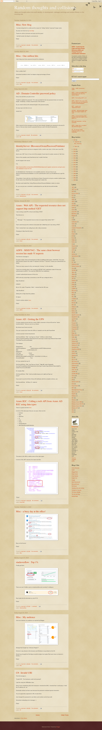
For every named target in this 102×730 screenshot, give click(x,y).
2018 (74, 151)
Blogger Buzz (75, 472)
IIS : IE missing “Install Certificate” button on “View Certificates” (78, 131)
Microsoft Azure (75, 484)
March (76, 146)
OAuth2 (73, 312)
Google (73, 248)
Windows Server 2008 (77, 402)
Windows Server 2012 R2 (77, 404)
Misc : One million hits (27, 55)
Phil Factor (74, 486)
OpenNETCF (75, 316)
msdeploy (74, 298)
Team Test (74, 369)
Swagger (74, 367)
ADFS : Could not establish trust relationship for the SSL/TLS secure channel (79, 94)
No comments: (35, 45)
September (77, 141)
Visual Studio (75, 385)
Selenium (74, 341)
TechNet (74, 371)
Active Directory (75, 468)
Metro (73, 292)
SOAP (73, 351)
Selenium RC (75, 345)
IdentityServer (23, 196)
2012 (74, 164)
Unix (73, 377)
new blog (31, 30)
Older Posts (65, 715)
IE (72, 258)
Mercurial (74, 290)
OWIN (73, 321)
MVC (73, 304)
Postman (74, 325)
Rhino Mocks (75, 335)
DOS (73, 231)
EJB (73, 236)
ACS (73, 195)
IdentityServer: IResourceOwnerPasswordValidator (40, 145)
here (30, 300)
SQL (73, 357)
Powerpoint (74, 327)
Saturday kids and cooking (78, 488)
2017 (74, 153)
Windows (74, 399)
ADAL (73, 199)
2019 (74, 149)
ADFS (21, 310)
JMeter (73, 274)
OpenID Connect (75, 314)
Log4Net (74, 288)
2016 (74, 155)
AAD (73, 191)
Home (38, 715)
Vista (73, 383)
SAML (73, 337)
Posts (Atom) (24, 718)
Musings (74, 302)
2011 (74, 166)
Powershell (74, 329)
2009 (74, 171)
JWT (73, 278)
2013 (74, 162)
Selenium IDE (75, 343)
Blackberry (74, 213)
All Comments (77, 71)
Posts (75, 68)
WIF (73, 398)
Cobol (73, 225)
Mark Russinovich (76, 482)
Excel (73, 238)
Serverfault (74, 347)
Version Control (75, 381)
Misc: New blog (23, 24)
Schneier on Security (76, 490)
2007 (74, 175)
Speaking (74, 355)
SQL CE (74, 359)
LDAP (73, 282)
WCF (73, 387)
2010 (74, 169)
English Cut (74, 478)
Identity (73, 254)
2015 (74, 158)
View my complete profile (74, 459)
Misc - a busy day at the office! (31, 511)
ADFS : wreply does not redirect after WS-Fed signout (79, 126)
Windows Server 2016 (77, 406)
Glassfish (74, 246)
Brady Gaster (75, 474)
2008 (74, 173)
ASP (73, 203)
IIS (72, 260)
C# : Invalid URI (24, 672)
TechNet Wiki (75, 373)
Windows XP (75, 408)
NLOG (73, 308)
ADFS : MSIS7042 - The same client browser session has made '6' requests (38, 251)
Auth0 (73, 207)
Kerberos (74, 280)
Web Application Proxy (77, 389)
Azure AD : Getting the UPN (30, 319)
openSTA (74, 319)
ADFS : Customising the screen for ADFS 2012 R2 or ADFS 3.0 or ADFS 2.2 (79, 117)
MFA (73, 294)
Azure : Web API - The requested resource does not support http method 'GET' (40, 207)
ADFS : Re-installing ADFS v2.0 (79, 98)
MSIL (73, 300)
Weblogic (74, 395)
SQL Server (74, 361)
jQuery (73, 276)
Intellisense (74, 264)
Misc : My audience (25, 617)
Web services (75, 391)
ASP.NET (74, 205)
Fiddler (73, 240)
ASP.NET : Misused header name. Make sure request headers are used (80, 112)
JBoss (73, 272)
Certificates (74, 221)
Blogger (73, 215)
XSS (73, 412)
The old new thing (76, 494)
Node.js (73, 310)
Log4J (73, 286)
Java (73, 268)
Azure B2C (22, 502)
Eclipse (73, 233)
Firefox (73, 242)
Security (74, 339)
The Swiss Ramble (76, 492)
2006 (74, 177)
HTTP (73, 250)
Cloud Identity (75, 476)
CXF (73, 229)
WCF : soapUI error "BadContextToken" (76, 107)
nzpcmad (75, 426)
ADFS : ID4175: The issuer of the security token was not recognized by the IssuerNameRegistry (79, 102)
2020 (74, 140)
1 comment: (34, 606)
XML (73, 410)
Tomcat (73, 375)
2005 (74, 180)
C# (20, 710)
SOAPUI (74, 353)
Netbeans (74, 306)
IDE (72, 252)
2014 (74, 160)
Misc (21, 46)
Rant (73, 331)
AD (20, 136)
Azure (21, 241)
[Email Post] (41, 45)
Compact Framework (76, 227)
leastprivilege (75, 496)
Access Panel (75, 193)
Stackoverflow (23, 608)
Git (72, 244)
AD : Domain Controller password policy (36, 93)
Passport (74, 323)
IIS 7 (73, 262)
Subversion (74, 365)
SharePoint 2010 (75, 349)
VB (72, 379)
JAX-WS (74, 270)
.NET (73, 187)
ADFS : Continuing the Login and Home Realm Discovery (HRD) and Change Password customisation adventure (79, 50)
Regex (73, 333)
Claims (73, 223)
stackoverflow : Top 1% (27, 562)
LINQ (73, 284)
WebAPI (74, 393)
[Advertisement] (84, 30)
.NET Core (74, 189)
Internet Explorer (75, 266)
